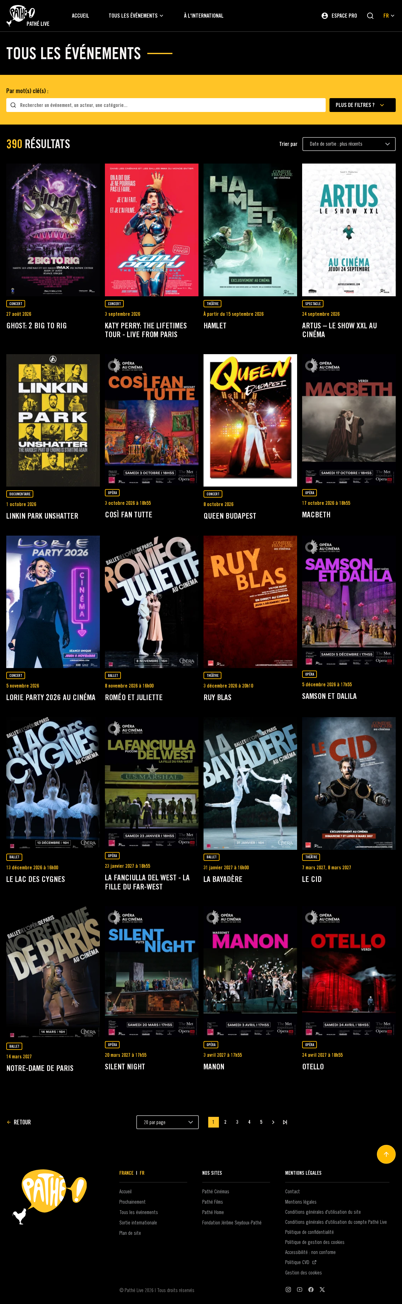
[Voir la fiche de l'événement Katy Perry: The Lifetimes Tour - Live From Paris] (151, 230)
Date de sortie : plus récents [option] (336, 144)
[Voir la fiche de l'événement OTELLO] (349, 971)
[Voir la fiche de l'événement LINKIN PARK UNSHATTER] (53, 420)
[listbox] (349, 144)
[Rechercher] (370, 16)
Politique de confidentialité (309, 1232)
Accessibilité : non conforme (310, 1252)
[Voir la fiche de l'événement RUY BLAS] (250, 602)
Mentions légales (301, 1202)
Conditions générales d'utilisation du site (323, 1212)
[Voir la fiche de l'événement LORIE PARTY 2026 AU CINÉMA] (53, 602)
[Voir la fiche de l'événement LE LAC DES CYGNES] (53, 783)
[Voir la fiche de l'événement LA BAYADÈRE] (250, 783)
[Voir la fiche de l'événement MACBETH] (349, 419)
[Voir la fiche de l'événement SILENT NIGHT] (151, 971)
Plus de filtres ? (355, 105)
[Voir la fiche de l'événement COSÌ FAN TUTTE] (151, 419)
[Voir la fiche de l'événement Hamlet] (250, 230)
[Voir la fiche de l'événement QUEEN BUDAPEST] (250, 420)
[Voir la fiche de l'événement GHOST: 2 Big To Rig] (53, 230)
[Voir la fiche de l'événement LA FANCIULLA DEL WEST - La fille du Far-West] (151, 782)
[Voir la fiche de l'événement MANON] (250, 971)
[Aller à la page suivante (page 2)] (273, 1122)
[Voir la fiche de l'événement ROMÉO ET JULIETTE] (151, 602)
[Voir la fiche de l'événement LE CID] (349, 783)
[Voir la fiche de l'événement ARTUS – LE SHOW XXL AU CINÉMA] (349, 230)
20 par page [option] (155, 1122)
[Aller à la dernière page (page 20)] (285, 1122)
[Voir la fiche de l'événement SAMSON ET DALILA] (349, 601)
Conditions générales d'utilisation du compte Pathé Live (336, 1222)
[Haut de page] (386, 1154)
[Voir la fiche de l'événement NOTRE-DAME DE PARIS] (53, 972)
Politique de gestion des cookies (315, 1242)
